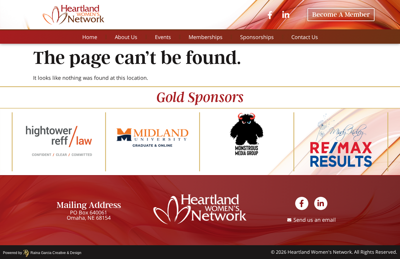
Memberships (206, 36)
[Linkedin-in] (285, 14)
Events (163, 36)
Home (89, 36)
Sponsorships (257, 36)
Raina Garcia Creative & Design (54, 253)
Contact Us (304, 36)
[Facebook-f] (270, 14)
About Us (126, 36)
